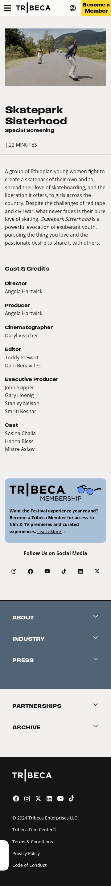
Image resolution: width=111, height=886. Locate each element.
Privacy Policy (26, 853)
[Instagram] (13, 571)
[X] (97, 571)
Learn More (49, 531)
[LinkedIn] (80, 571)
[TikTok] (63, 571)
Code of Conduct (29, 865)
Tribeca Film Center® (34, 829)
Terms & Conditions (32, 842)
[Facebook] (30, 571)
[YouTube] (47, 571)
